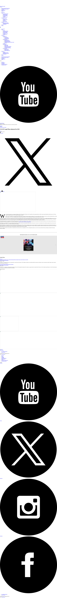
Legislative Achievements (8, 47)
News (2, 54)
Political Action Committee (8, 46)
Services (3, 35)
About (2, 29)
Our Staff (4, 16)
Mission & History (5, 14)
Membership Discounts (6, 23)
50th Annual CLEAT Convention (6, 8)
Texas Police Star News (4, 64)
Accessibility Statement (4, 351)
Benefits (3, 51)
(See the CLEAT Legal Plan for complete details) (25, 221)
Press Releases (6, 260)
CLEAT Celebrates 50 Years (5, 57)
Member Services (5, 19)
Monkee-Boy (3, 354)
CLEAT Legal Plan (4, 358)
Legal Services (5, 18)
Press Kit (3, 355)
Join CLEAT (3, 12)
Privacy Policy (3, 352)
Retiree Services (5, 21)
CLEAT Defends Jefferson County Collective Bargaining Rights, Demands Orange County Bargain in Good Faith (14, 259)
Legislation (3, 63)
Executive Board (5, 32)
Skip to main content (2, 6)
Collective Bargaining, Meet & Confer (9, 42)
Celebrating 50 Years (5, 13)
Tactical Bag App (7, 38)
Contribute (3, 9)
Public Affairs (4, 20)
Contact (2, 25)
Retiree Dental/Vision (7, 50)
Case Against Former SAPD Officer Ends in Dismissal (6, 264)
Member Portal (3, 10)
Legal (4, 260)
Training (4, 43)
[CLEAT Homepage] (1, 349)
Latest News (1, 260)
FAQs (2, 356)
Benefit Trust (4, 24)
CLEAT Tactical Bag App (5, 360)
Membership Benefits (5, 22)
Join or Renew (2, 350)
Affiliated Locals (5, 17)
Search (3, 59)
